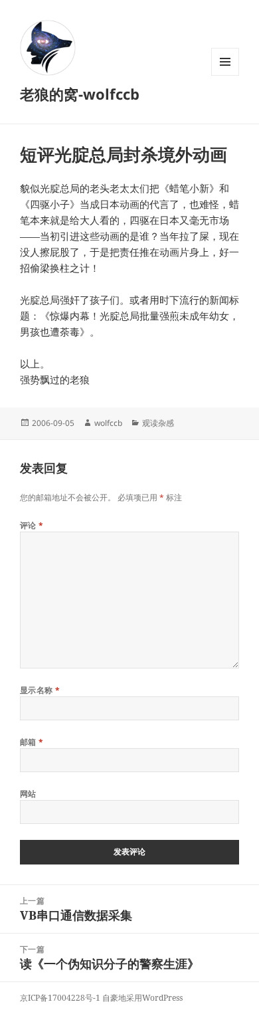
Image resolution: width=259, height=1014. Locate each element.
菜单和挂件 (225, 75)
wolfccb (108, 423)
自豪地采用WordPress (142, 997)
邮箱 (32, 742)
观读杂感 (158, 423)
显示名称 (40, 690)
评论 (32, 525)
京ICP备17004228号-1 (60, 997)
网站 (28, 793)
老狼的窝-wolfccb (79, 94)
